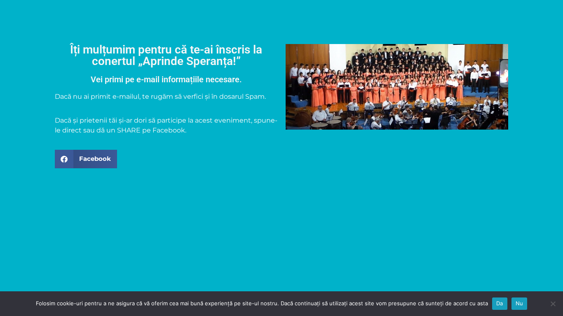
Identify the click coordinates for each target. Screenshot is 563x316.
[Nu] (553, 304)
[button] (86, 159)
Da (499, 303)
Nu (519, 303)
